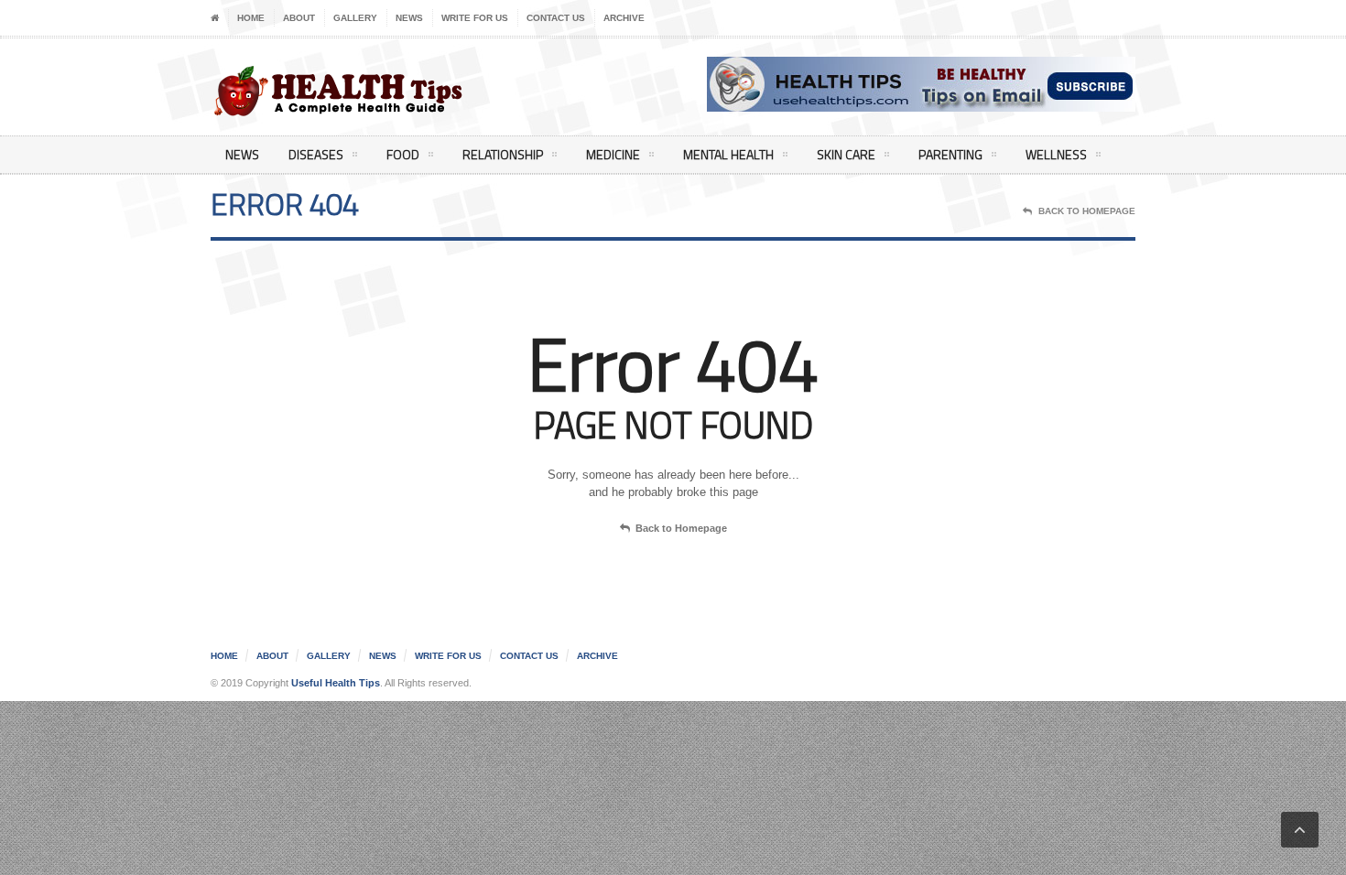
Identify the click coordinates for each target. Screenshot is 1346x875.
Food (402, 154)
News (409, 18)
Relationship (502, 154)
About (299, 18)
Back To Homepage (1086, 211)
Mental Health (728, 154)
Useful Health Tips (335, 682)
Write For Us (474, 18)
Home (251, 18)
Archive (624, 18)
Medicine (613, 154)
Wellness (1056, 154)
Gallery (355, 18)
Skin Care (846, 154)
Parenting (950, 154)
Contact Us (555, 18)
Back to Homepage (681, 528)
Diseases (315, 154)
